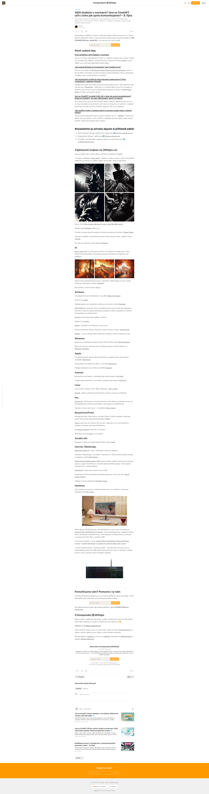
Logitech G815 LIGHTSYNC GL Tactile (88, 532)
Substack (96, 790)
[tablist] (82, 688)
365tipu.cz (91, 636)
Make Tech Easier (114, 296)
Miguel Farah (128, 232)
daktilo (77, 325)
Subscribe (196, 3)
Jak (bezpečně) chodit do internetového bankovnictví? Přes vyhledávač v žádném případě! (100, 80)
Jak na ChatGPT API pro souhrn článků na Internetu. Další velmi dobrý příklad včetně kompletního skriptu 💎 (96, 730)
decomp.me (79, 401)
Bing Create (79, 251)
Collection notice (113, 782)
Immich (77, 334)
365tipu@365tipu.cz (87, 639)
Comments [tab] (79, 688)
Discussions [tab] (87, 709)
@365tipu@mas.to (126, 636)
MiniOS (77, 393)
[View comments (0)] (82, 31)
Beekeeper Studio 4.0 (82, 450)
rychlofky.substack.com (86, 142)
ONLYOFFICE (80, 308)
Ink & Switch (124, 330)
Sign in (204, 3)
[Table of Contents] (2, 397)
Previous (81, 677)
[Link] (72, 50)
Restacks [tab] (85, 688)
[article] (104, 718)
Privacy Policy (117, 664)
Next (129, 677)
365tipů (81, 26)
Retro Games (110, 408)
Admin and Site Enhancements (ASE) (87, 461)
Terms (106, 782)
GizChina (120, 376)
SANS (108, 419)
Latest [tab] (81, 709)
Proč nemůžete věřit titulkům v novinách (92, 55)
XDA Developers (124, 342)
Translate (78, 9)
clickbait (123, 60)
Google (77, 239)
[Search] (185, 3)
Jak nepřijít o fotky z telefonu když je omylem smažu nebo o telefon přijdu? (103, 111)
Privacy (102, 782)
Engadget (108, 368)
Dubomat (87, 228)
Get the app (112, 786)
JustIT (120, 154)
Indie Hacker (93, 457)
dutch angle (95, 158)
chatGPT (100, 283)
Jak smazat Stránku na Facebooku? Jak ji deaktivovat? (98, 67)
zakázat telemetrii (83, 429)
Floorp (77, 423)
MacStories (86, 360)
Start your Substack (100, 786)
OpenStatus (79, 470)
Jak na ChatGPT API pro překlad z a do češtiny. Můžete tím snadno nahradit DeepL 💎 (96, 715)
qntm (113, 442)
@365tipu (107, 636)
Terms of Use (112, 663)
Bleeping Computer (82, 349)
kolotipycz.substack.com (124, 133)
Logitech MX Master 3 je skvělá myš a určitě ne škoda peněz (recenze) (104, 543)
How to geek (113, 389)
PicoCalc (78, 317)
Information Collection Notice (104, 664)
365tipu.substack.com (112, 136)
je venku (85, 300)
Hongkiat (104, 243)
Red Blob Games (101, 481)
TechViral (122, 380)
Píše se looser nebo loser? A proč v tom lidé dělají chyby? (103, 224)
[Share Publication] (189, 3)
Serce (98, 287)
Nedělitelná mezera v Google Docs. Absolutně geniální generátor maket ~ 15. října (95, 744)
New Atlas (89, 492)
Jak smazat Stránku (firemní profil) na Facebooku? (109, 70)
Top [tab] (77, 709)
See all (78, 758)
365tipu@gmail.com (124, 630)
